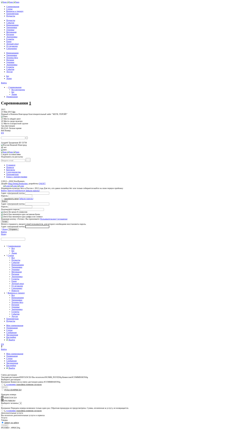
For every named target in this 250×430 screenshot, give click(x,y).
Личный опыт (12, 44)
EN (2, 133)
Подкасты (10, 16)
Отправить (13, 229)
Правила (10, 167)
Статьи (9, 9)
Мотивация (11, 32)
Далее (4, 387)
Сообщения (11, 332)
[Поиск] (27, 137)
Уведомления (12, 335)
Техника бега (12, 58)
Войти (4, 83)
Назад (5, 229)
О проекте (10, 165)
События (10, 23)
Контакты (10, 170)
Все (13, 248)
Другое (9, 72)
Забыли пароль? (33, 190)
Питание (10, 34)
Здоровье (10, 30)
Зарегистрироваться (16, 190)
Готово (4, 222)
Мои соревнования (14, 325)
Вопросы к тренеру (14, 11)
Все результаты (18, 90)
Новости (15, 290)
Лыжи (9, 78)
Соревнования (12, 6)
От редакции (12, 46)
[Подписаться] (28, 160)
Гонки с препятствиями (16, 177)
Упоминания (12, 97)
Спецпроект (11, 48)
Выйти (11, 340)
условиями (11, 384)
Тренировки (11, 27)
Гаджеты (10, 39)
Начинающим (12, 25)
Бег (7, 76)
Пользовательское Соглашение (53, 219)
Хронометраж (12, 14)
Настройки (11, 337)
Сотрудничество (13, 172)
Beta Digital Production (18, 183)
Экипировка (11, 37)
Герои (8, 41)
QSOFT (42, 183)
